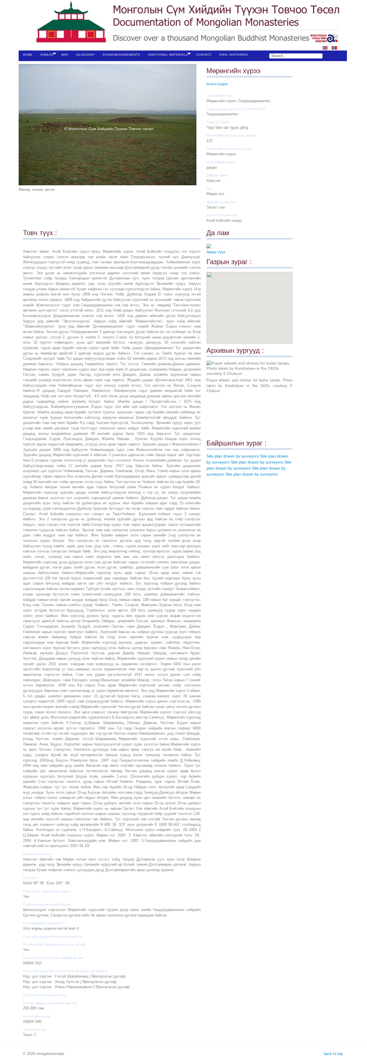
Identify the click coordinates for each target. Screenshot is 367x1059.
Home (28, 54)
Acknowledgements (121, 54)
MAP (65, 54)
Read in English (217, 84)
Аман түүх (215, 252)
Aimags (47, 54)
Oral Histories (233, 54)
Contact (204, 54)
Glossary (85, 54)
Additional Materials (168, 54)
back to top (333, 1054)
